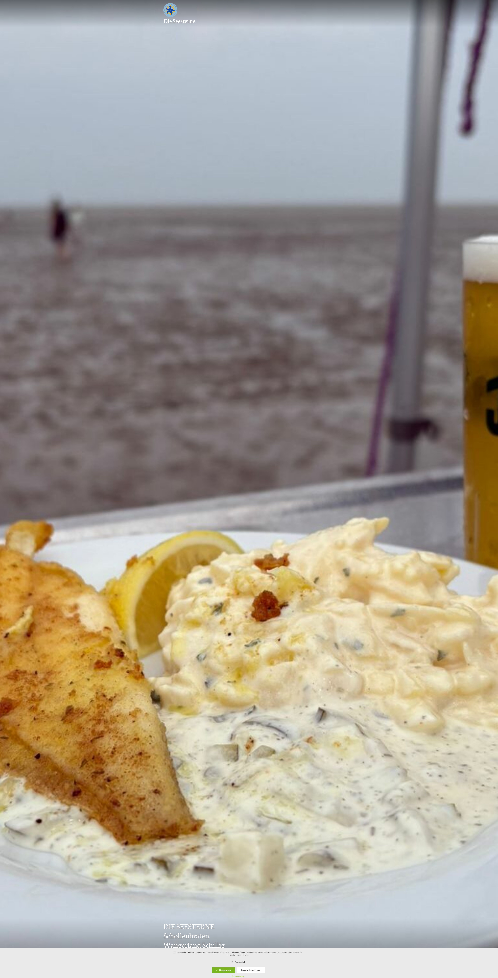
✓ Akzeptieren (223, 970)
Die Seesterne (179, 21)
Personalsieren (237, 976)
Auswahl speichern (250, 970)
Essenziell (240, 962)
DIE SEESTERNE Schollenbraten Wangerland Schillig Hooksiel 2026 (194, 940)
